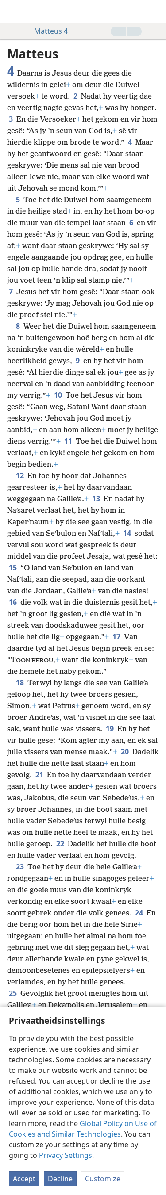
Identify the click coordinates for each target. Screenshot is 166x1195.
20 (126, 752)
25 (14, 993)
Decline (60, 1178)
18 (21, 683)
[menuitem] (13, 11)
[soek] (155, 11)
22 (61, 844)
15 (14, 568)
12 (21, 475)
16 (14, 602)
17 (117, 637)
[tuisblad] (13, 11)
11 (69, 441)
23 (21, 867)
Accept (24, 1178)
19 (111, 729)
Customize (102, 1178)
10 (59, 395)
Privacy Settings (65, 1155)
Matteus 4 (51, 31)
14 (128, 533)
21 (40, 775)
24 (140, 913)
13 (97, 498)
